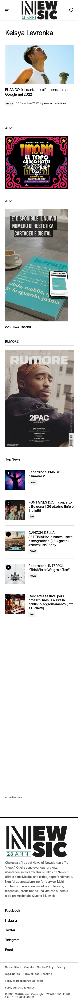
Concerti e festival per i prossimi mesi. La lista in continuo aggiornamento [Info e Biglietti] (51, 602)
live (32, 516)
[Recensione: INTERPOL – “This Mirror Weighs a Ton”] (15, 574)
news (9, 103)
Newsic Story (13, 967)
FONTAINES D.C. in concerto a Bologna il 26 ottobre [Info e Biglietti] (51, 506)
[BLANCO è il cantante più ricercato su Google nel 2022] (39, 64)
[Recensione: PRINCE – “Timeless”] (15, 480)
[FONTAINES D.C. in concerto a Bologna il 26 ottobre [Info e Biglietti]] (15, 510)
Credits (28, 967)
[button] (7, 10)
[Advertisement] (39, 666)
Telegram (12, 940)
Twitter (10, 930)
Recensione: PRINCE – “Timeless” (45, 474)
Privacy (61, 967)
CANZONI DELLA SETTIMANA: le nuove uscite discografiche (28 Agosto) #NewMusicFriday (50, 539)
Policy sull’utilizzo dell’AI (19, 987)
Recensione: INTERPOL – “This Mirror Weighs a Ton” (49, 568)
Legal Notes (12, 974)
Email (9, 950)
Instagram (12, 920)
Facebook (12, 910)
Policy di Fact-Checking (37, 974)
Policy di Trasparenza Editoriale (24, 981)
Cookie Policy (45, 967)
